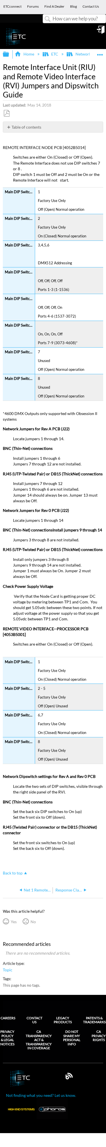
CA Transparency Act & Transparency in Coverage (39, 1040)
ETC (54, 54)
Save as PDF (6, 113)
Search (48, 19)
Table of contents (26, 127)
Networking (86, 54)
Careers (8, 1018)
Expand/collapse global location (100, 52)
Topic (7, 970)
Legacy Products (63, 1020)
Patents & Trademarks (94, 1020)
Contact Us (34, 1020)
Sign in (101, 31)
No (33, 921)
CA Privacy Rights (99, 1036)
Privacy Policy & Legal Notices (7, 1038)
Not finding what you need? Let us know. (41, 1095)
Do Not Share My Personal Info (71, 1038)
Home (29, 54)
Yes (13, 921)
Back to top (13, 873)
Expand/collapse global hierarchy (9, 54)
